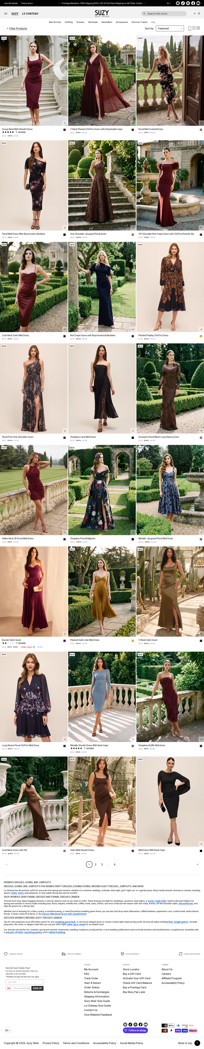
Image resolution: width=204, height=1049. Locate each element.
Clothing (69, 22)
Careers (166, 973)
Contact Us (91, 1010)
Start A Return (92, 983)
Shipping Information (96, 996)
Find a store (27, 3)
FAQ (86, 973)
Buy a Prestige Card (134, 987)
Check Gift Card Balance (137, 983)
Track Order (91, 978)
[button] (164, 13)
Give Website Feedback (98, 1014)
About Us (167, 969)
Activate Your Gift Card (136, 978)
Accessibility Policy (173, 983)
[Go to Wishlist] (190, 13)
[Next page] (197, 864)
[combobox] (164, 13)
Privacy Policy (51, 1043)
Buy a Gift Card (132, 973)
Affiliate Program (172, 978)
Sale (153, 22)
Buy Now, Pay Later (134, 992)
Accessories (122, 22)
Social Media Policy (131, 1043)
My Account (91, 969)
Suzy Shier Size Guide (97, 1001)
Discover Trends (139, 22)
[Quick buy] (65, 123)
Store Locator (131, 969)
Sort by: (149, 28)
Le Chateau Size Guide (97, 1005)
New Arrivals (55, 22)
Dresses (80, 22)
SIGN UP (37, 988)
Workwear (93, 22)
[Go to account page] (195, 13)
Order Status (91, 987)
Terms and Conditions (76, 1043)
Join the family (11, 3)
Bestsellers (107, 22)
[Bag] (198, 13)
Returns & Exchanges (96, 992)
